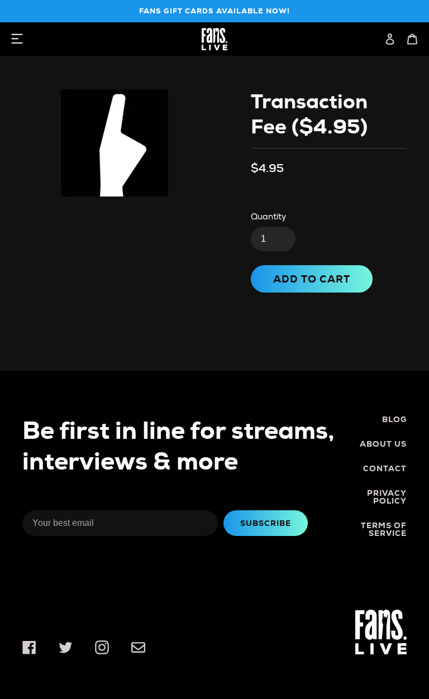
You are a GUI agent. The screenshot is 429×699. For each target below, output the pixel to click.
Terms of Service (384, 529)
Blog (394, 419)
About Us (383, 444)
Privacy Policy (387, 497)
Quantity (268, 217)
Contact (385, 468)
